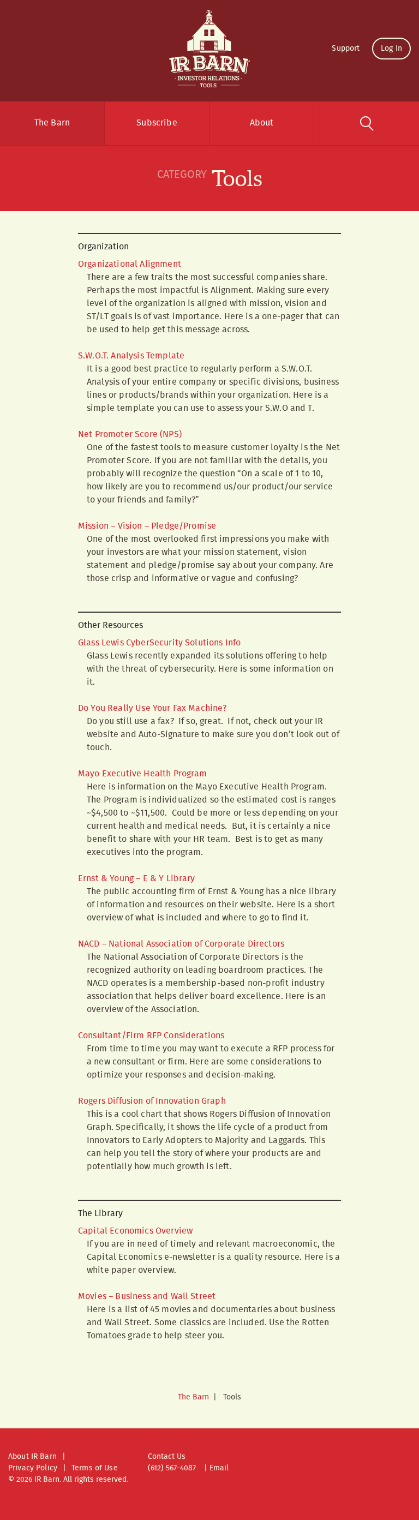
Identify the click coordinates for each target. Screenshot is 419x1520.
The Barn (52, 123)
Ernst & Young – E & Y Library (136, 878)
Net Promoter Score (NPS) (130, 434)
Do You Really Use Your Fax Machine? (152, 708)
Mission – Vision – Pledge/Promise (147, 526)
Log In (391, 49)
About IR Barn (32, 1457)
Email (219, 1468)
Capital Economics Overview (135, 1231)
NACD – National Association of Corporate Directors (181, 944)
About (262, 123)
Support (346, 49)
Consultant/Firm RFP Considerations (151, 1036)
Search (366, 123)
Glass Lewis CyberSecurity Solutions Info (159, 643)
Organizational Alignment (129, 264)
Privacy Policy (32, 1468)
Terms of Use (94, 1468)
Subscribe (156, 123)
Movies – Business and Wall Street (147, 1296)
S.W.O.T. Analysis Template (131, 356)
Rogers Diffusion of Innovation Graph (152, 1101)
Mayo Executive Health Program (142, 774)
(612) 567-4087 (172, 1468)
